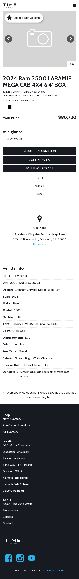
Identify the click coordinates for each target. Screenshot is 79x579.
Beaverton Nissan (14, 458)
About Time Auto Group (18, 504)
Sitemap (61, 570)
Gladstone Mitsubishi (16, 452)
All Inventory (10, 432)
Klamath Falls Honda (15, 477)
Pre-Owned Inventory (16, 425)
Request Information (39, 151)
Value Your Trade (39, 168)
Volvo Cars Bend (13, 490)
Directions (39, 244)
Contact (8, 523)
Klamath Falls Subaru (16, 484)
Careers (8, 516)
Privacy (50, 570)
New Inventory (12, 419)
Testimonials (11, 510)
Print (39, 194)
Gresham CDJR (12, 471)
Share (39, 186)
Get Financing (39, 159)
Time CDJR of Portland (17, 464)
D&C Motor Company (16, 445)
